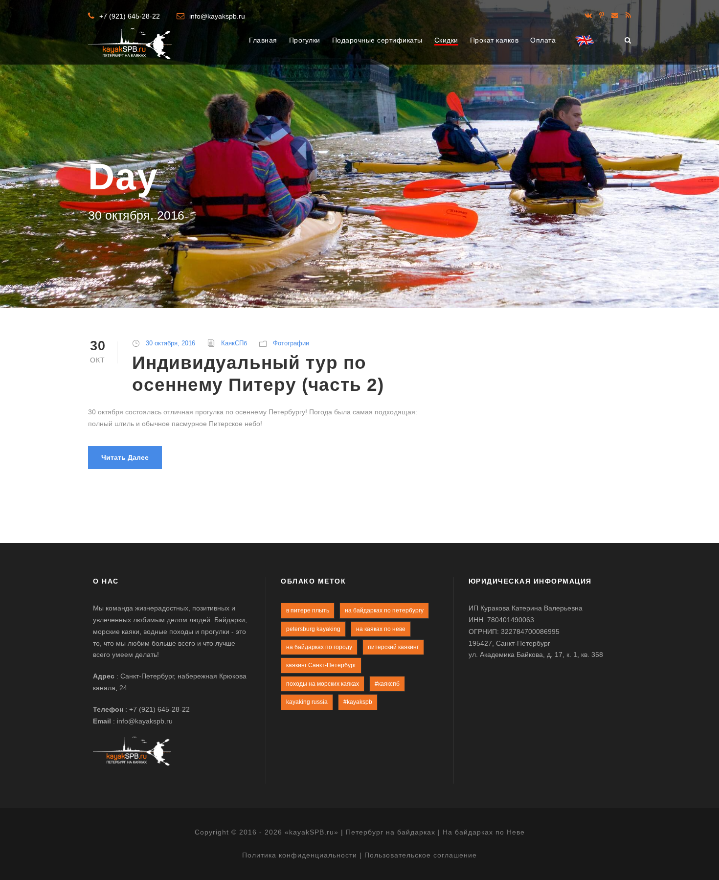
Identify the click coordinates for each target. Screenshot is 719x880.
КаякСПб (234, 343)
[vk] (588, 15)
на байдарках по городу (319, 647)
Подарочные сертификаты (377, 40)
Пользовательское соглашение (420, 855)
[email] (614, 15)
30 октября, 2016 (170, 343)
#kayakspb (357, 702)
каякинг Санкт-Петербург (321, 665)
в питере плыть (307, 610)
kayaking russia (307, 702)
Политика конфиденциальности (299, 855)
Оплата (543, 40)
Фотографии (291, 343)
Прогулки (304, 40)
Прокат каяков (494, 40)
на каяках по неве (380, 629)
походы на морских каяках (322, 683)
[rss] (628, 15)
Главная (263, 40)
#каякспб (387, 683)
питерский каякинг (393, 647)
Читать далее (125, 457)
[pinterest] (601, 15)
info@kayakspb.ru (217, 16)
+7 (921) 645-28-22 (129, 16)
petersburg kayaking (313, 629)
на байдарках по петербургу (384, 610)
